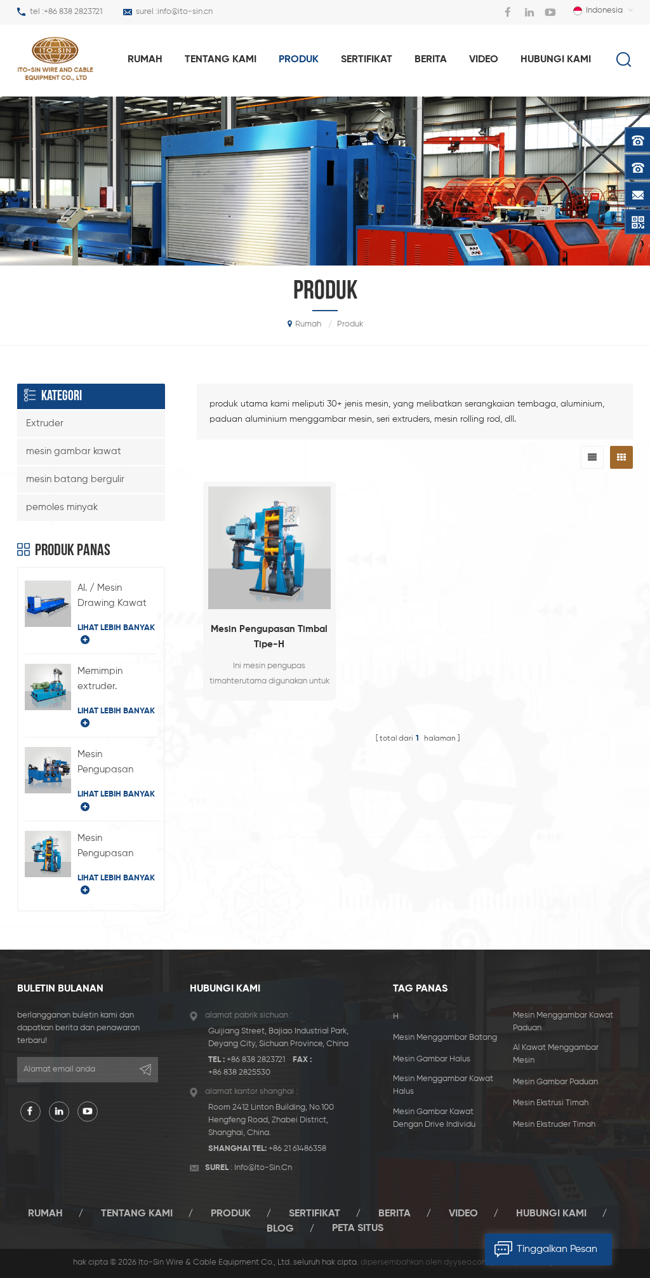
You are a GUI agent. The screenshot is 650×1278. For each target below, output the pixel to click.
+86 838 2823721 (73, 12)
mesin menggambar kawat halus (443, 1085)
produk (299, 60)
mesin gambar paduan (555, 1082)
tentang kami (220, 60)
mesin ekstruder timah (554, 1124)
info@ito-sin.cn (185, 12)
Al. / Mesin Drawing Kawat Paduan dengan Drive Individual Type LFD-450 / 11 (116, 597)
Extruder (44, 423)
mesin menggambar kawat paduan (563, 1021)
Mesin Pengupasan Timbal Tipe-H (269, 636)
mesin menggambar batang (445, 1037)
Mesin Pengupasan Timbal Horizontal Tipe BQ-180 (115, 763)
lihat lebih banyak (116, 628)
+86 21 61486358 (297, 1149)
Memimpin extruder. (100, 678)
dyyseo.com (466, 1262)
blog (280, 1228)
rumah (145, 60)
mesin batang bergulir (75, 479)
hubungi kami (556, 60)
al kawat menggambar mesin (556, 1054)
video (483, 60)
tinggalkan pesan (557, 1249)
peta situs (357, 1228)
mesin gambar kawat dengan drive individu (434, 1118)
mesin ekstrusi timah (550, 1103)
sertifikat (366, 60)
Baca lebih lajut (269, 711)
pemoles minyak (62, 507)
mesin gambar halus (431, 1059)
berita (431, 60)
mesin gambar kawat (73, 451)
